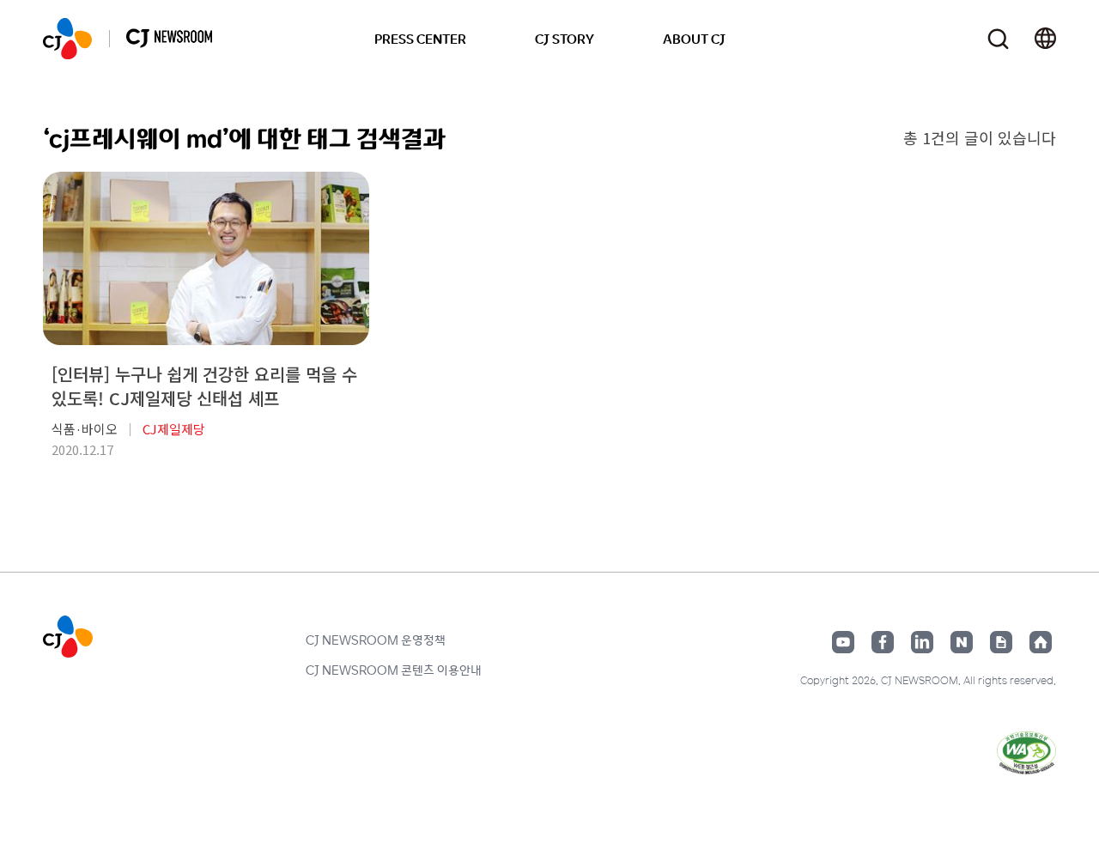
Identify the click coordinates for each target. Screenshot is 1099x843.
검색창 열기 (998, 39)
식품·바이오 (85, 429)
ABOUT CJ (694, 38)
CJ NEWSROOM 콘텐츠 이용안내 (394, 669)
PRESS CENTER (420, 38)
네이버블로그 (961, 642)
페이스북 (882, 642)
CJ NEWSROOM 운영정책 (376, 639)
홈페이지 (1040, 642)
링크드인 (922, 642)
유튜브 (843, 642)
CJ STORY (564, 38)
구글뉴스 (1001, 642)
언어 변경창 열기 (1045, 38)
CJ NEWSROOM (67, 38)
